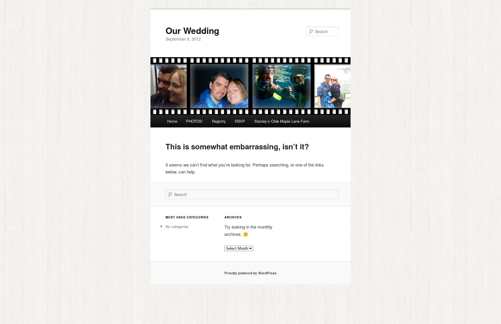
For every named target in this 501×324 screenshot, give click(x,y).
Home (172, 121)
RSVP (240, 121)
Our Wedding (192, 30)
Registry (219, 121)
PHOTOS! (194, 121)
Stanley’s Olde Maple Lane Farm (281, 121)
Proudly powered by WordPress (250, 273)
